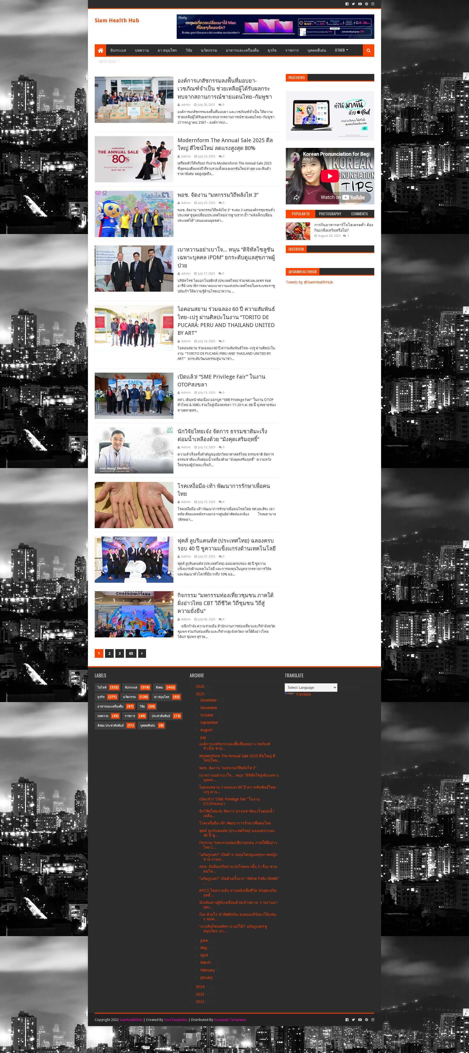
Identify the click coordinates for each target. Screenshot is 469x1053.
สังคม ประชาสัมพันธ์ (110, 725)
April (204, 955)
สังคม (159, 687)
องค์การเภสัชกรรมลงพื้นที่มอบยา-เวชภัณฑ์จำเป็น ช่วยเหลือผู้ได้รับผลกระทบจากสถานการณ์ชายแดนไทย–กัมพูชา (225, 88)
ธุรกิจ (272, 50)
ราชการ (292, 50)
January (207, 977)
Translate (303, 694)
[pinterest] (366, 4)
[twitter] (353, 4)
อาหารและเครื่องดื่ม (242, 50)
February (208, 970)
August (206, 730)
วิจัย (189, 50)
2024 (200, 987)
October (207, 715)
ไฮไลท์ (101, 687)
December (209, 700)
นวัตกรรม (209, 50)
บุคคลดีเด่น (317, 50)
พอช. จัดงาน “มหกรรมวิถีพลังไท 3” (218, 195)
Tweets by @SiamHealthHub (309, 282)
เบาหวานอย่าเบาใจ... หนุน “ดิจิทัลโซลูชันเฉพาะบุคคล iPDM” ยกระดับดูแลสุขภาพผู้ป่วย (226, 257)
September (209, 722)
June (204, 940)
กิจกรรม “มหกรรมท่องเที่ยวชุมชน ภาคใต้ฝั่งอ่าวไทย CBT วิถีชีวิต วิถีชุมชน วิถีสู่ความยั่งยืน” (226, 603)
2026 (200, 686)
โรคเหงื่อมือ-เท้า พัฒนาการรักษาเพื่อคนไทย (235, 823)
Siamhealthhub (130, 1020)
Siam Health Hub (117, 20)
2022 (200, 1001)
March (206, 962)
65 (131, 653)
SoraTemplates (176, 1020)
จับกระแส (118, 50)
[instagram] (372, 4)
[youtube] (360, 4)
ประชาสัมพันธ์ (161, 716)
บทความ (142, 50)
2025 (200, 694)
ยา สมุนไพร (167, 50)
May (204, 948)
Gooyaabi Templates (230, 1020)
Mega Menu (107, 61)
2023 (200, 994)
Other (340, 50)
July (203, 737)
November (209, 708)
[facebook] (347, 4)
